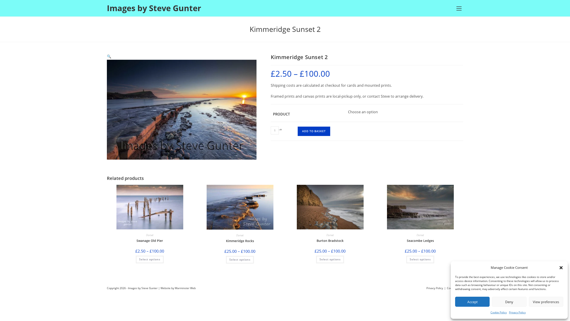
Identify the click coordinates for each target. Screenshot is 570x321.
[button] (561, 267)
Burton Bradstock (330, 241)
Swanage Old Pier (149, 241)
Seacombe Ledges (420, 241)
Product (281, 114)
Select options (149, 259)
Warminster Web (185, 288)
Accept (472, 302)
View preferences (546, 302)
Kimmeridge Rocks (240, 241)
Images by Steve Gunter (154, 8)
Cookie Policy (499, 312)
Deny (509, 302)
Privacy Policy (517, 312)
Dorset (149, 235)
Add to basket (314, 131)
